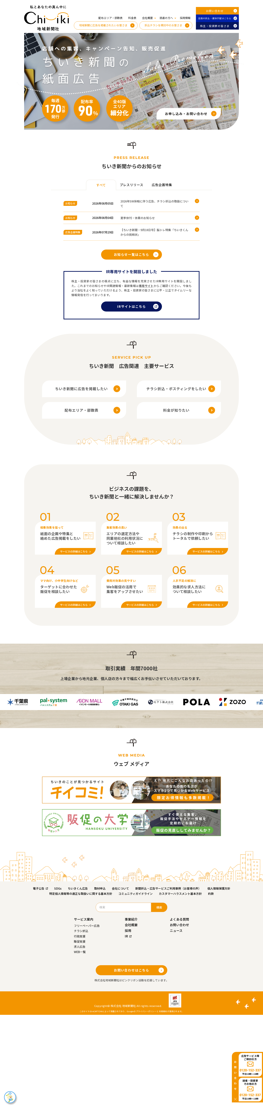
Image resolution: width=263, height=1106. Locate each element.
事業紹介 (131, 919)
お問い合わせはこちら (131, 970)
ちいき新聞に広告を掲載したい (81, 388)
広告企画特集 (72, 232)
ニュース (176, 930)
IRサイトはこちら (131, 306)
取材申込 (100, 888)
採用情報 (185, 18)
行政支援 (79, 936)
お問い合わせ (215, 11)
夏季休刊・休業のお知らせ (137, 218)
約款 (211, 893)
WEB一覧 (80, 952)
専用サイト (146, 286)
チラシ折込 (81, 931)
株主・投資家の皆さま (215, 26)
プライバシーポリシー (146, 1011)
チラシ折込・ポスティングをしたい (176, 388)
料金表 (132, 18)
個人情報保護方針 (218, 888)
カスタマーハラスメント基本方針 (180, 893)
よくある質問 (179, 919)
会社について (120, 888)
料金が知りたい (176, 410)
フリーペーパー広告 (87, 925)
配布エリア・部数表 (110, 18)
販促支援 (79, 941)
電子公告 (38, 888)
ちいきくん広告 (78, 888)
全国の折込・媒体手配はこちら (214, 18)
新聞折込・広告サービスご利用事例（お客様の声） (168, 888)
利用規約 (163, 1011)
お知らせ (70, 203)
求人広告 (79, 946)
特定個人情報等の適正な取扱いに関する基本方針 (80, 893)
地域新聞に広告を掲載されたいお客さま (103, 25)
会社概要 (131, 924)
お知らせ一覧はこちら (131, 254)
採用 (128, 930)
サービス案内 (83, 919)
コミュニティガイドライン (135, 893)
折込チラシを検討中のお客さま (163, 25)
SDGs (58, 888)
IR (126, 936)
